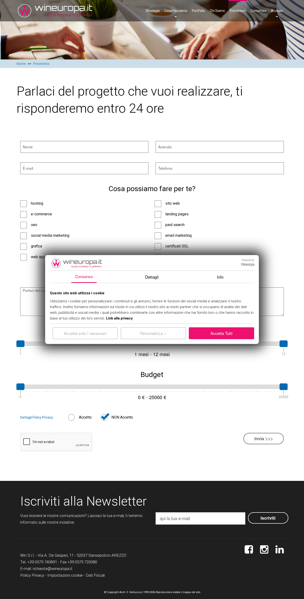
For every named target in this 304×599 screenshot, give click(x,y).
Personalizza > (153, 333)
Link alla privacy (119, 318)
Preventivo (238, 11)
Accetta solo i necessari (85, 333)
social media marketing (50, 235)
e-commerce (41, 214)
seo (34, 224)
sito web (172, 203)
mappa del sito (191, 592)
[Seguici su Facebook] (249, 550)
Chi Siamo (217, 11)
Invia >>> (263, 438)
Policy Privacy (32, 575)
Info (220, 277)
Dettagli (152, 277)
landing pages (177, 214)
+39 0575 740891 (42, 562)
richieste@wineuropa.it (52, 568)
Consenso (84, 276)
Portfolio (198, 11)
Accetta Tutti (221, 333)
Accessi (277, 11)
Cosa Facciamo (175, 11)
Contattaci (258, 11)
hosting (37, 203)
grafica (36, 246)
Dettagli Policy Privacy (36, 417)
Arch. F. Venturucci (130, 592)
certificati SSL (177, 246)
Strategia (153, 11)
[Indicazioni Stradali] (280, 550)
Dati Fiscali (95, 575)
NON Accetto (122, 417)
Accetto (85, 417)
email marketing (178, 235)
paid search (175, 224)
